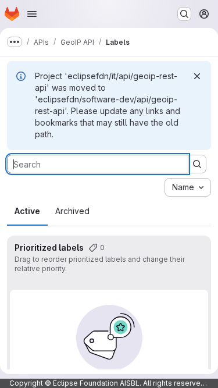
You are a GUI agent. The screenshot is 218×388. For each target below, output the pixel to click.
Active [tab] (27, 211)
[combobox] (188, 187)
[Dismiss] (197, 76)
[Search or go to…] (184, 14)
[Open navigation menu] (32, 14)
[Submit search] (197, 164)
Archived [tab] (72, 211)
